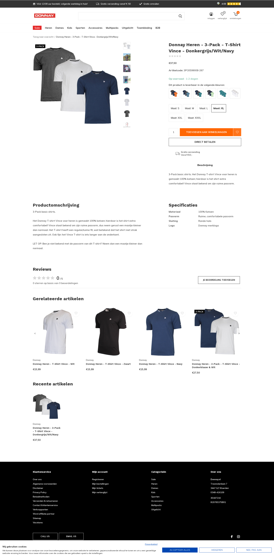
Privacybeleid (151, 544)
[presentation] (35, 334)
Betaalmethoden (41, 496)
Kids (69, 27)
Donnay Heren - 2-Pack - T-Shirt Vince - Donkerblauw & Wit (216, 366)
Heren (48, 27)
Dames (59, 27)
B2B (158, 27)
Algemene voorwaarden (45, 484)
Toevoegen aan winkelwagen (206, 132)
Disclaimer (38, 488)
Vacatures (38, 522)
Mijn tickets (97, 488)
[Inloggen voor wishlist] (237, 132)
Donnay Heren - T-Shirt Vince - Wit (54, 364)
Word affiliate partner (44, 514)
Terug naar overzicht (43, 37)
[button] (146, 45)
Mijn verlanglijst (99, 492)
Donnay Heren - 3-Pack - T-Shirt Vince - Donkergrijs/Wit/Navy (46, 431)
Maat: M (189, 108)
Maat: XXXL (194, 117)
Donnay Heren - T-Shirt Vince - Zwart (108, 364)
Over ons (37, 479)
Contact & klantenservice (45, 505)
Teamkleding (144, 27)
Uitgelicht (127, 27)
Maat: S (175, 108)
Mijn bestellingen (100, 484)
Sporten (80, 27)
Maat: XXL (176, 117)
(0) (183, 56)
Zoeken (180, 16)
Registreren (98, 479)
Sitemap (37, 518)
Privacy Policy (39, 492)
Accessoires (95, 27)
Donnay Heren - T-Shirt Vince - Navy (160, 364)
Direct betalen (205, 141)
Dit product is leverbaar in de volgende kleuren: (197, 84)
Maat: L (203, 108)
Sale (37, 27)
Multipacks (112, 27)
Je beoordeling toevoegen (219, 280)
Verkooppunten (40, 509)
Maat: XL (218, 108)
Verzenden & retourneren (45, 501)
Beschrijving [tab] (205, 165)
